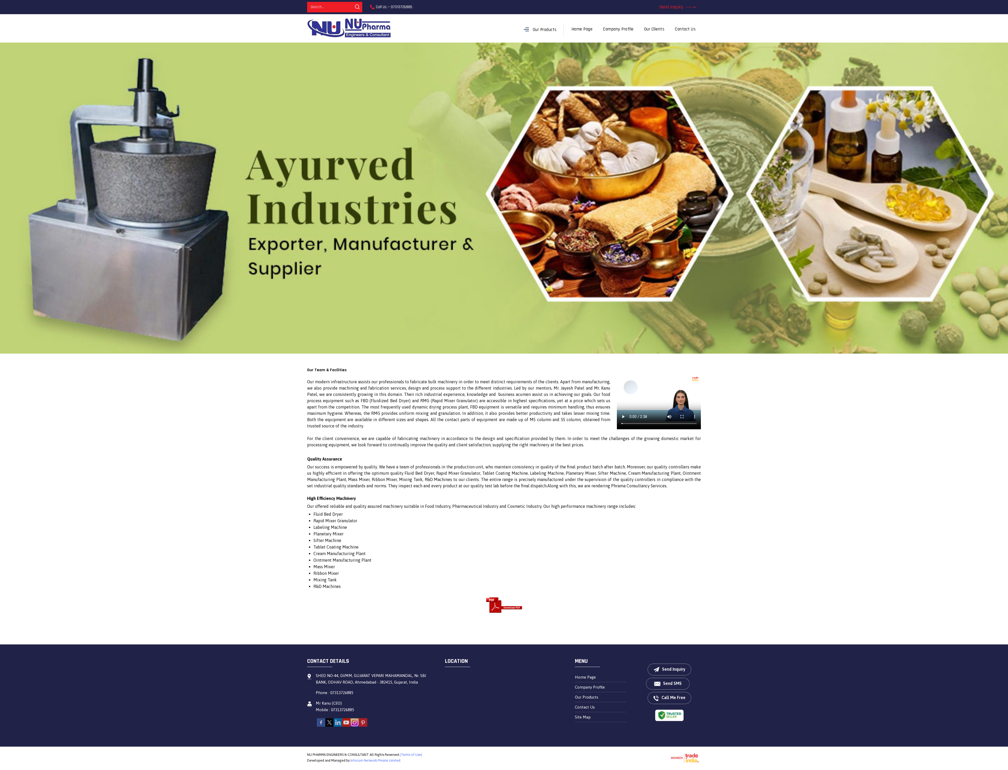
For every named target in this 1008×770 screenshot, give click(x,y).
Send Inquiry (671, 7)
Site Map (583, 717)
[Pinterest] (363, 725)
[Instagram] (354, 725)
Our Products (545, 30)
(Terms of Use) (411, 755)
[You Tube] (346, 725)
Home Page (582, 29)
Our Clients (654, 29)
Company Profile (618, 29)
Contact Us (685, 29)
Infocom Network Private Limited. (375, 760)
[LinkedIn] (338, 725)
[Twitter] (329, 725)
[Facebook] (321, 725)
